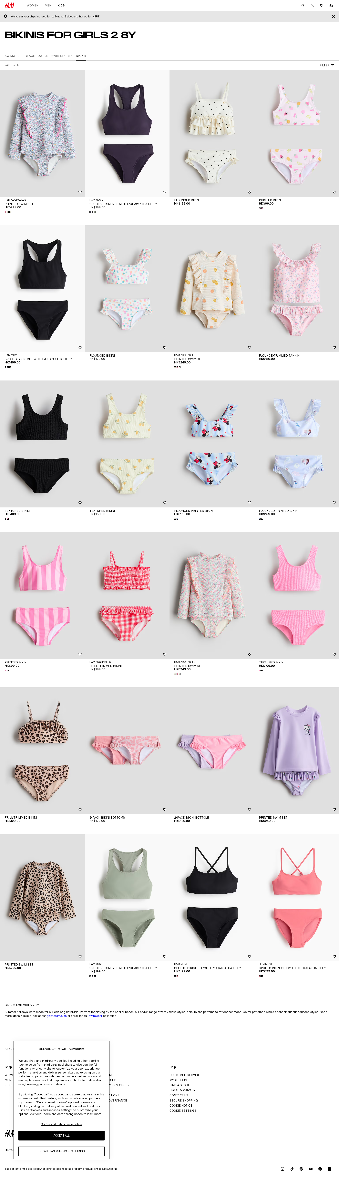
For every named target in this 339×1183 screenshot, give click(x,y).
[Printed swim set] (42, 133)
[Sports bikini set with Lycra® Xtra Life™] (127, 133)
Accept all (61, 1135)
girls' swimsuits (57, 1015)
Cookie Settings (183, 1110)
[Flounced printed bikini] (212, 443)
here (96, 16)
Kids (61, 5)
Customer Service (185, 1075)
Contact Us (179, 1095)
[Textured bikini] (42, 443)
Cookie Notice (181, 1105)
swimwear (95, 1015)
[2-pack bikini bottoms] (127, 750)
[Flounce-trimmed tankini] (296, 288)
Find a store (180, 1085)
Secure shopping (184, 1100)
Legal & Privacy (182, 1090)
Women (32, 5)
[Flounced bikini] (212, 133)
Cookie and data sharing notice (61, 1124)
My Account (179, 1080)
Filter (325, 65)
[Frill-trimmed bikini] (127, 595)
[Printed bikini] (296, 133)
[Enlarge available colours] (8, 212)
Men (48, 5)
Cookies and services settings (61, 1151)
